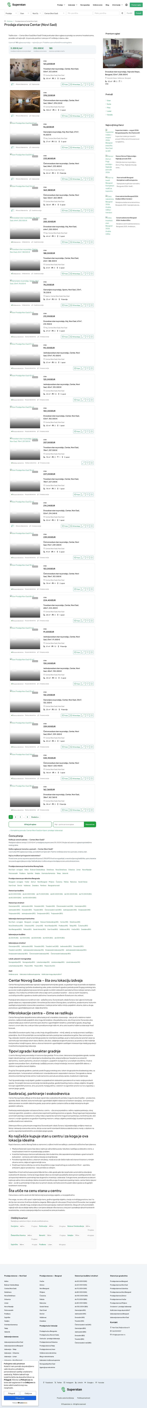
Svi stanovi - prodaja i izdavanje (120, 1306)
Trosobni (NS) (50, 906)
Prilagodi (11, 1393)
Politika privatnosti (83, 1398)
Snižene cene (97, 5)
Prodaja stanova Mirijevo (118, 1303)
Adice (26, 870)
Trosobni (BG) (38, 910)
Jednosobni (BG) (14, 910)
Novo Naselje (86, 870)
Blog (107, 5)
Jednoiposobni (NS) (70, 910)
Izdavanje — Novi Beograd (13, 1360)
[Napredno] (122, 13)
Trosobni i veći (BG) (15, 950)
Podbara (22, 873)
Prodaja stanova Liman (47, 1349)
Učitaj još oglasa (30, 824)
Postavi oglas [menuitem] (136, 5)
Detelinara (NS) (75, 922)
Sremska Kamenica (48, 873)
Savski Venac (82, 882)
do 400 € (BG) (48, 938)
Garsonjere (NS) (14, 906)
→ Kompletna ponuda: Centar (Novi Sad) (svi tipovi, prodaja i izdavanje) (36, 830)
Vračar (27, 882)
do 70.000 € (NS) (42, 894)
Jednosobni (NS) (27, 906)
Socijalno (14, 1226)
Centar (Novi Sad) (10, 1288)
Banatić (42, 1235)
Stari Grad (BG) (52, 929)
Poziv (66, 84)
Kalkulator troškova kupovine (30, 974)
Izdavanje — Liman (10, 1356)
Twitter (59, 1382)
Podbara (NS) (63, 926)
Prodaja (60, 5)
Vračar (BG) (75, 929)
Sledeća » (35, 817)
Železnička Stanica (18, 1235)
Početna (9, 21)
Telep (59, 873)
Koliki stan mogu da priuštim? (52, 974)
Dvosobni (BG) (27, 910)
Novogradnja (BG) (28, 962)
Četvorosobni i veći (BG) (53, 910)
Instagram (69, 1382)
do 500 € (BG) (60, 938)
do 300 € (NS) (13, 938)
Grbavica (71, 870)
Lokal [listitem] (109, 111)
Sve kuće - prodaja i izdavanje (50, 1338)
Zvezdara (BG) (86, 929)
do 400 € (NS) (25, 938)
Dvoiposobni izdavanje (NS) (54, 950)
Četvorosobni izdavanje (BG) (61, 954)
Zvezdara (35, 885)
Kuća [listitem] (109, 104)
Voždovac (27, 885)
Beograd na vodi (54, 885)
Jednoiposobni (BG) (29, 913)
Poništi (129, 13)
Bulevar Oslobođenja (37, 870)
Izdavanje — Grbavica (11, 1353)
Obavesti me (89, 824)
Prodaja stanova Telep (47, 1346)
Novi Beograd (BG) (15, 929)
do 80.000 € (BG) (15, 898)
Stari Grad (12, 885)
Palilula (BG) (27, 929)
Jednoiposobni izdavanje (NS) (33, 950)
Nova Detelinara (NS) (16, 926)
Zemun (33, 882)
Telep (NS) (73, 926)
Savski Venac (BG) (39, 929)
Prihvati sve (20, 1398)
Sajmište (30, 873)
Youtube (101, 1382)
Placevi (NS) (29, 966)
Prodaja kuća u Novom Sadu (49, 1335)
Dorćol (19, 885)
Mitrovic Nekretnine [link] (22, 84)
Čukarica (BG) (83, 926)
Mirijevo (51, 882)
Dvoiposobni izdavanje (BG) (18, 954)
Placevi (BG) (38, 966)
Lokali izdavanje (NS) (73, 962)
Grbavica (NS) (29, 926)
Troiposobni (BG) (57, 913)
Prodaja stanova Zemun (118, 1296)
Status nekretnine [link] (30, 336)
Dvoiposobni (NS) (84, 910)
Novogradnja (85, 5)
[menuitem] (126, 5)
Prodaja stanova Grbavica (48, 1342)
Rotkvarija (43, 1226)
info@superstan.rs (118, 1335)
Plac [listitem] (109, 108)
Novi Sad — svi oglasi (16, 870)
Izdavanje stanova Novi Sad (13, 1342)
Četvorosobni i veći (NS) (64, 906)
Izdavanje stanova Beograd (13, 1346)
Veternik (65, 873)
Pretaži (138, 13)
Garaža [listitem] (110, 115)
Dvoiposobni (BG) (43, 913)
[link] (25, 70)
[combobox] (11, 13)
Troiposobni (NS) (14, 913)
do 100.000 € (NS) (70, 894)
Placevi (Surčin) (49, 966)
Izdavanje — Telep (10, 1349)
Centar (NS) (64, 922)
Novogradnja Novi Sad (47, 1364)
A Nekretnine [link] (26, 242)
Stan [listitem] (109, 100)
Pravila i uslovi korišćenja (65, 1398)
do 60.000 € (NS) (29, 894)
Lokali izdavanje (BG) (16, 966)
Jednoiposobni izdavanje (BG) (76, 950)
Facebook (49, 1382)
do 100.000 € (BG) (29, 898)
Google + (90, 1382)
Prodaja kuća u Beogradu (48, 1331)
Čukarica (59, 882)
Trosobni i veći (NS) (52, 946)
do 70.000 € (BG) (85, 894)
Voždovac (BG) (65, 929)
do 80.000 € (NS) (56, 894)
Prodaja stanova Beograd (119, 1281)
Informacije (116, 5)
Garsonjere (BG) (80, 906)
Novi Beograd (42, 882)
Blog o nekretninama (47, 1356)
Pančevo (43, 885)
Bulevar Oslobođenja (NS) (49, 922)
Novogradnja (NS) (15, 962)
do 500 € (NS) (36, 938)
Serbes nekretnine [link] (30, 463)
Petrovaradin (13, 873)
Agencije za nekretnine (47, 1367)
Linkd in (80, 1382)
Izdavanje (71, 5)
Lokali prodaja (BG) (57, 962)
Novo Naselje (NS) (51, 926)
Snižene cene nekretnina (48, 1353)
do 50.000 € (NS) (15, 894)
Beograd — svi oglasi (16, 882)
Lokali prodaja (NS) (43, 962)
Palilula (66, 882)
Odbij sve (28, 1393)
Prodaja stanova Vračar (118, 1299)
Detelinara (50, 870)
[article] (123, 63)
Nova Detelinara (61, 870)
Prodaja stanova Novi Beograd (120, 1292)
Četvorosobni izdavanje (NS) (39, 954)
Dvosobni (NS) (39, 906)
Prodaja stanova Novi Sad (119, 1285)
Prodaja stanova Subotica (119, 1288)
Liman (78, 870)
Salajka (37, 873)
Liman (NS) (39, 926)
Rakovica (73, 882)
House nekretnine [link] (30, 368)
